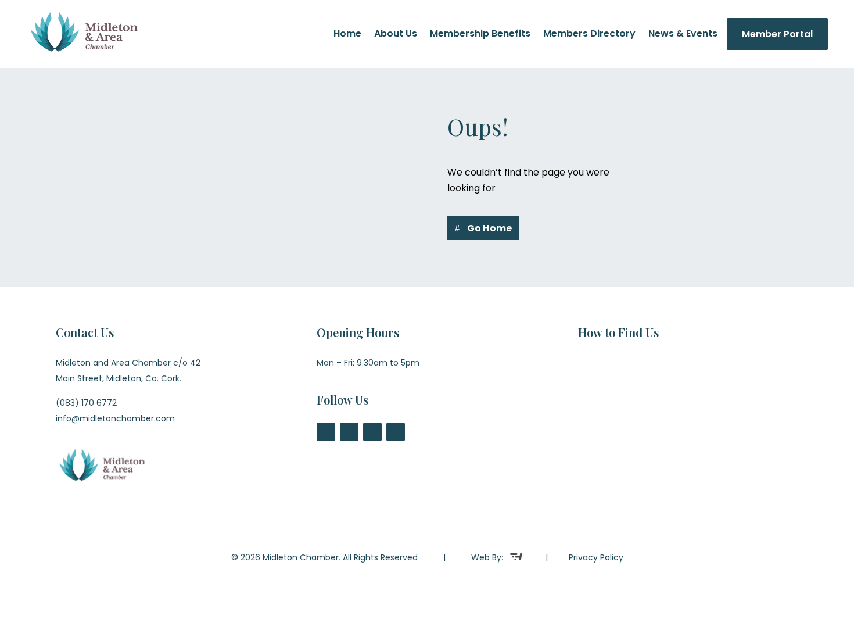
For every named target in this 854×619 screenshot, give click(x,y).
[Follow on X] (349, 432)
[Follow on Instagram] (372, 432)
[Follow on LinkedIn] (395, 432)
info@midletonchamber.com (115, 418)
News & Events (682, 35)
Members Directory (589, 35)
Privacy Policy (596, 557)
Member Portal (777, 34)
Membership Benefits (480, 35)
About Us (395, 35)
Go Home (489, 228)
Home (347, 35)
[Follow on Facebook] (326, 432)
